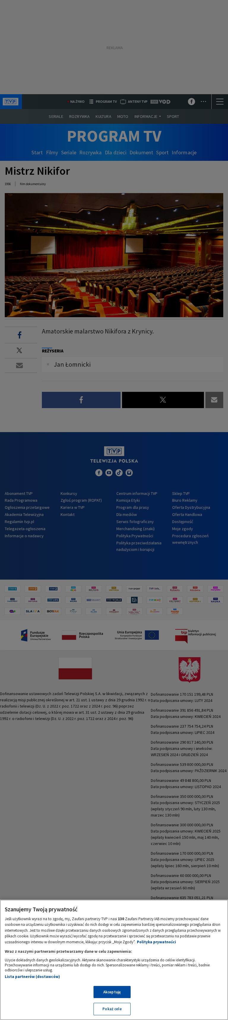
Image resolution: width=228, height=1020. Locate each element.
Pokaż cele (111, 1008)
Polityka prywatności (156, 941)
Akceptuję (112, 992)
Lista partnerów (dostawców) (32, 976)
